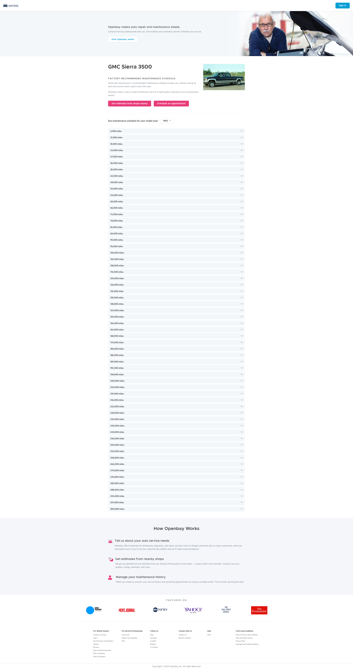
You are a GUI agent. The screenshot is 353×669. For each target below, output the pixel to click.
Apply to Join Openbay (129, 638)
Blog (151, 635)
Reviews (96, 647)
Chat (209, 635)
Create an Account (99, 635)
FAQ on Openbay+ (99, 656)
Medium (153, 644)
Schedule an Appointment (171, 103)
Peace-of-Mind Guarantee (102, 650)
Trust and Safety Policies (244, 638)
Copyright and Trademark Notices (247, 644)
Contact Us (182, 635)
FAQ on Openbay (99, 653)
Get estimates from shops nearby (130, 103)
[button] (176, 131)
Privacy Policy (240, 641)
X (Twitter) (154, 647)
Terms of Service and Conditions (247, 635)
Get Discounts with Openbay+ (103, 641)
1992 (165, 121)
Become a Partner (185, 638)
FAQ (123, 641)
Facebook (153, 638)
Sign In (342, 5)
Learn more (126, 635)
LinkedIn (153, 641)
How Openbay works (123, 39)
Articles (96, 644)
